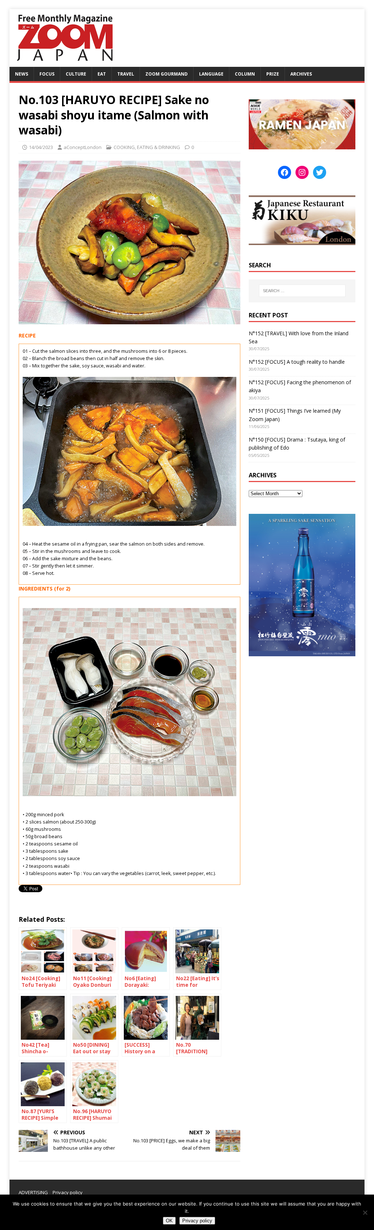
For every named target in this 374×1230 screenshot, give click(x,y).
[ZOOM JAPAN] (64, 62)
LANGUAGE (211, 74)
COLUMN (245, 74)
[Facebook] (284, 172)
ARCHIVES (301, 74)
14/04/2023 (41, 147)
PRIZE (272, 74)
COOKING (124, 147)
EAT (102, 74)
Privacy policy (68, 1192)
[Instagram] (302, 172)
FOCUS (46, 74)
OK (169, 1220)
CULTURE (76, 74)
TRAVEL (125, 74)
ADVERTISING (33, 1192)
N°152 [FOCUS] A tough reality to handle (297, 361)
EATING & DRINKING (158, 147)
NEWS (21, 74)
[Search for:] (302, 290)
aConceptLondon (83, 147)
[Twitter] (319, 172)
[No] (365, 1212)
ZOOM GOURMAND (166, 74)
